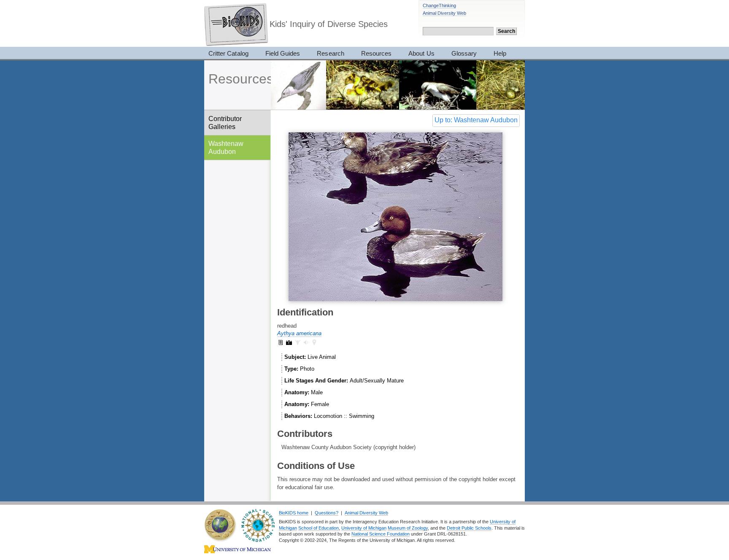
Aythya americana (299, 333)
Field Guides (282, 53)
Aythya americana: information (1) (280, 342)
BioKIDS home (293, 512)
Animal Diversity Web (444, 13)
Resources (376, 53)
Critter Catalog (228, 53)
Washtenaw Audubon (225, 147)
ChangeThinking (439, 5)
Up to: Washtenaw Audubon (476, 120)
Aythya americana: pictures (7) (289, 342)
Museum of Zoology (408, 527)
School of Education (318, 527)
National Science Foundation (380, 533)
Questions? (326, 512)
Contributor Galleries (225, 122)
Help (500, 53)
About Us (421, 53)
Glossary (464, 53)
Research (330, 53)
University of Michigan (363, 527)
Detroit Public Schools (469, 527)
